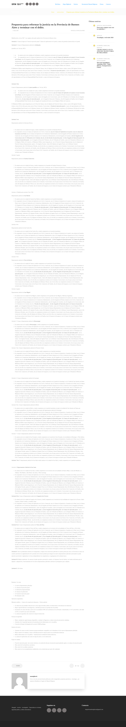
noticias (73, 30)
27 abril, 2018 (15, 30)
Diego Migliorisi (67, 4)
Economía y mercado (103, 45)
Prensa (101, 4)
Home (52, 12)
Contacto (108, 4)
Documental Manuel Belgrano (89, 4)
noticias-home (60, 12)
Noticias (76, 4)
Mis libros (57, 4)
